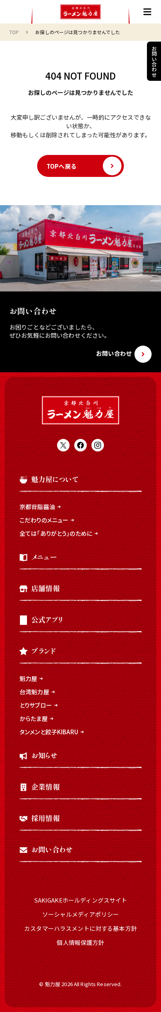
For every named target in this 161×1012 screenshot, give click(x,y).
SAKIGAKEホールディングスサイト (80, 900)
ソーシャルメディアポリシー (80, 914)
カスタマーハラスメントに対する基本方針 (80, 928)
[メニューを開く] (147, 12)
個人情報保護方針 (80, 942)
